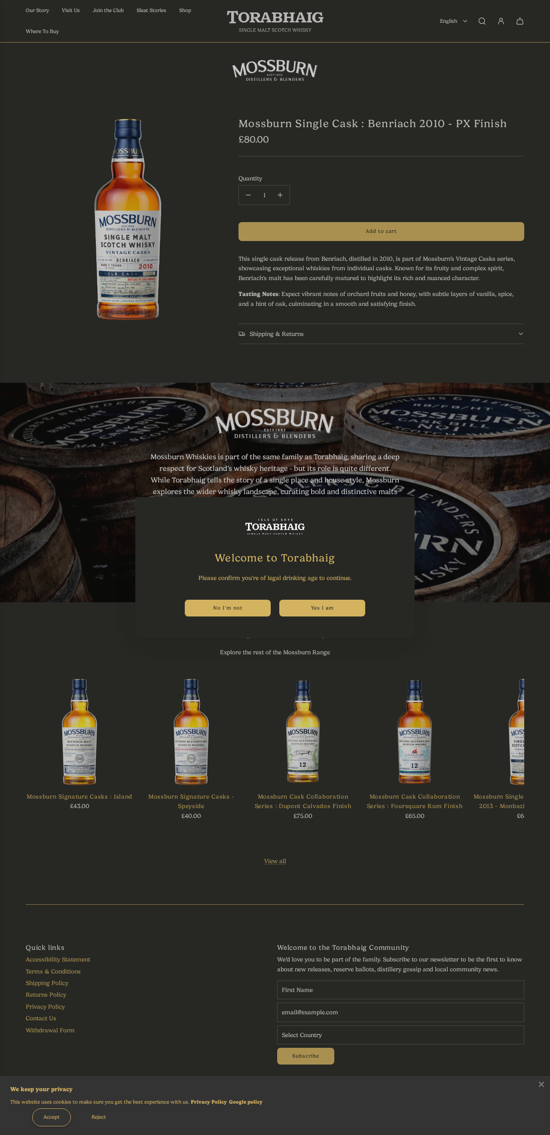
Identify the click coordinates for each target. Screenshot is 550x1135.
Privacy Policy (209, 1102)
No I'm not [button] (228, 608)
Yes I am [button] (322, 608)
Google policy (246, 1102)
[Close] (541, 1084)
